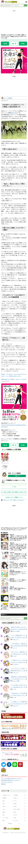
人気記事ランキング (7, 795)
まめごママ (15, 639)
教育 (3, 815)
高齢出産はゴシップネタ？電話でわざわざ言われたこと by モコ (17, 580)
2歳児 (15, 806)
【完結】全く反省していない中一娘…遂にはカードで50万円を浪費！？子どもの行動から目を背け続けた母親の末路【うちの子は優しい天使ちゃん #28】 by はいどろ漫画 (18, 547)
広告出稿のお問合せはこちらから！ (10, 780)
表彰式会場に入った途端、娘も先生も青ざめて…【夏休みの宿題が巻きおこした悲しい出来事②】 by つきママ (18, 598)
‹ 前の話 (5, 43)
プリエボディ (20, 500)
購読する (4, 614)
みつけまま (15, 664)
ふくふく (15, 647)
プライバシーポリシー (7, 782)
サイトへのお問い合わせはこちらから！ (12, 778)
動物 (3, 820)
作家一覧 (14, 43)
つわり (15, 800)
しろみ (14, 656)
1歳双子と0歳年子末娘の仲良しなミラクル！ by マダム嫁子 (17, 589)
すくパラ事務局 (8, 98)
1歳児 (4, 806)
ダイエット (6, 500)
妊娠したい (16, 797)
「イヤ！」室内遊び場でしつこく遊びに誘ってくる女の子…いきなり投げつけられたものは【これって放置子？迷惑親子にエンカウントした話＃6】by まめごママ (18, 556)
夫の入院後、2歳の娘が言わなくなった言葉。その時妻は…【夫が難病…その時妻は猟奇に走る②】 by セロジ (18, 606)
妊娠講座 (4, 797)
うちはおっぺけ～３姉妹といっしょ (5, 467)
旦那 (15, 817)
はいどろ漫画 (16, 631)
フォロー (4, 439)
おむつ (4, 809)
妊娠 (3, 800)
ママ (11, 500)
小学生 (15, 815)
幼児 (15, 812)
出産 (3, 803)
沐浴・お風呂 (17, 809)
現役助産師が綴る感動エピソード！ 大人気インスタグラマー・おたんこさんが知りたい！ (17, 573)
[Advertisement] (14, 21)
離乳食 (4, 812)
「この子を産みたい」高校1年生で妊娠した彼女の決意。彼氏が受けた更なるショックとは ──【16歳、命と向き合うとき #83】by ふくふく (18, 565)
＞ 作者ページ (17, 475)
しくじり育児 (5, 817)
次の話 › (23, 43)
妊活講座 (16, 795)
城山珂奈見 (15, 113)
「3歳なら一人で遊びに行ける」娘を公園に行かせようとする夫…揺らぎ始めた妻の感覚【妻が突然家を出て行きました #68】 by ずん (18, 538)
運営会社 (3, 784)
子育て (15, 500)
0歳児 (15, 803)
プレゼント (16, 820)
